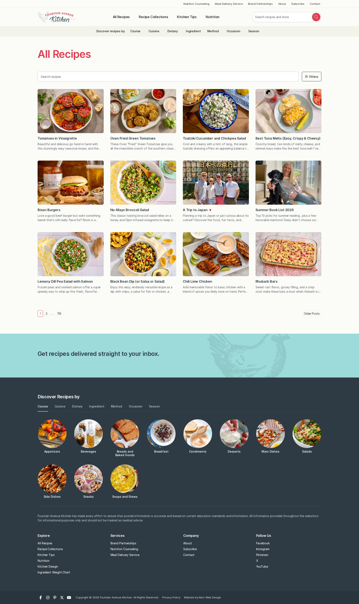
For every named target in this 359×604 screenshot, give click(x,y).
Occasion (233, 31)
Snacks (88, 496)
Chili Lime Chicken (197, 281)
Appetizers (52, 451)
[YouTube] (69, 597)
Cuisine (154, 31)
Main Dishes (270, 451)
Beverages (88, 451)
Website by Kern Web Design (202, 597)
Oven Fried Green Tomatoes (133, 138)
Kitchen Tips (187, 17)
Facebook (263, 543)
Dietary (172, 31)
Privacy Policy (171, 597)
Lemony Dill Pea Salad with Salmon (65, 281)
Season (253, 31)
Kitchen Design (48, 566)
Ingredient (193, 31)
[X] (62, 597)
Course (135, 31)
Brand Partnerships (260, 3)
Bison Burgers (49, 210)
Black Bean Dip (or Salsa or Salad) (137, 281)
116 (59, 313)
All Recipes (121, 17)
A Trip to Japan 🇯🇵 (197, 210)
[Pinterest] (55, 597)
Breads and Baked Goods (125, 453)
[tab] (43, 406)
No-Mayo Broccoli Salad (129, 210)
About (282, 3)
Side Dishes (52, 496)
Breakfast (161, 451)
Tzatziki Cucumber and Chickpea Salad (214, 138)
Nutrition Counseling (196, 3)
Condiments (198, 451)
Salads (307, 451)
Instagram (262, 549)
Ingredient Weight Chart (54, 572)
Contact (315, 3)
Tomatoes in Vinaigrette (58, 138)
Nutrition (212, 17)
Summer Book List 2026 (275, 210)
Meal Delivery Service (229, 3)
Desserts (234, 451)
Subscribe (297, 3)
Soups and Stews (125, 496)
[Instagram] (48, 597)
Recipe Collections (153, 17)
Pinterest (262, 555)
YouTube (262, 566)
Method (213, 31)
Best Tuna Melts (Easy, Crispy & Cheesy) (288, 138)
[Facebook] (41, 597)
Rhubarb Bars (267, 281)
